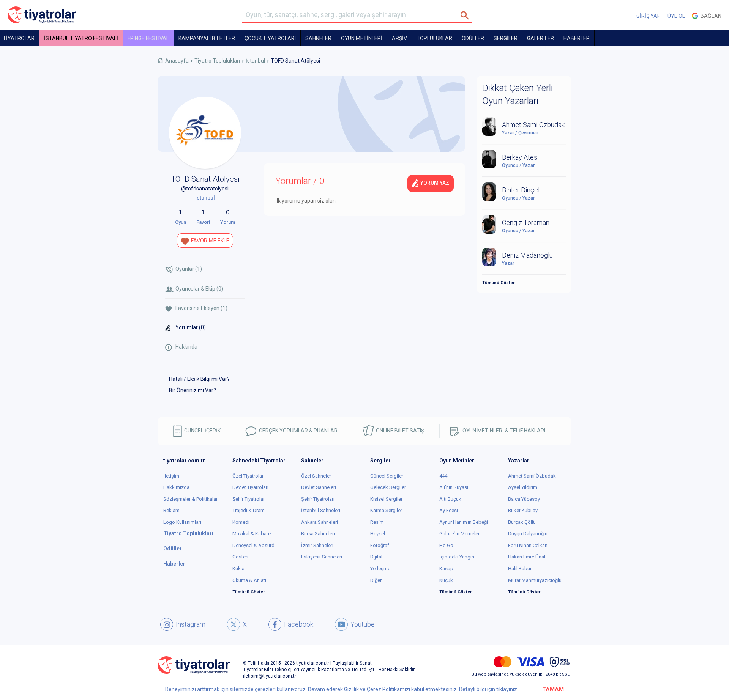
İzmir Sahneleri (317, 545)
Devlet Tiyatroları (250, 487)
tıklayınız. (507, 689)
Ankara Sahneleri (319, 522)
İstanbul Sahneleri (320, 510)
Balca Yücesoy (524, 499)
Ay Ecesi (448, 510)
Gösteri (240, 557)
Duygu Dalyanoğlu (528, 533)
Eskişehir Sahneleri (321, 557)
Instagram (190, 624)
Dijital (376, 557)
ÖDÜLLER (473, 38)
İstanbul (255, 61)
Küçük (446, 580)
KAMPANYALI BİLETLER (206, 38)
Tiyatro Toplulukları (217, 61)
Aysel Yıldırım (522, 487)
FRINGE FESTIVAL (148, 38)
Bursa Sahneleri (318, 533)
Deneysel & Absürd (253, 545)
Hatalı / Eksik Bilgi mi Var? (199, 379)
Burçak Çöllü (522, 522)
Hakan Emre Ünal (526, 557)
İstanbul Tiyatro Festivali (81, 38)
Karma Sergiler (386, 510)
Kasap (446, 568)
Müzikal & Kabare (251, 533)
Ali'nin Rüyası (453, 487)
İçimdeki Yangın (456, 557)
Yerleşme (380, 568)
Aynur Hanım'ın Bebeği (463, 522)
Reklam (171, 510)
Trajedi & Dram (248, 510)
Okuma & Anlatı (249, 580)
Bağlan (709, 16)
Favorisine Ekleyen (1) (201, 308)
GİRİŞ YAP (648, 16)
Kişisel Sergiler (386, 499)
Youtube (362, 624)
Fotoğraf (379, 545)
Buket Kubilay (523, 510)
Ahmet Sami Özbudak (532, 476)
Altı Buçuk (450, 499)
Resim (377, 522)
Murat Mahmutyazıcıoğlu (535, 580)
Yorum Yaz (434, 183)
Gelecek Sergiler (388, 487)
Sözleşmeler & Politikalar (190, 499)
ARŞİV (399, 38)
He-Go (446, 545)
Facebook (298, 624)
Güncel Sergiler (386, 476)
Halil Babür (520, 568)
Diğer (376, 580)
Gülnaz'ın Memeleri (460, 533)
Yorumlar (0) (190, 327)
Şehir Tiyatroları (249, 499)
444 (443, 476)
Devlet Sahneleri (318, 487)
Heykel (377, 533)
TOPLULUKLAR (434, 38)
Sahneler (318, 38)
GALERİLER (540, 38)
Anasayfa (177, 61)
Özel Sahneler (316, 476)
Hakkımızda (176, 487)
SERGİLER (506, 38)
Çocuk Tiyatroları (270, 38)
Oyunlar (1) (188, 269)
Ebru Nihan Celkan (528, 545)
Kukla (238, 568)
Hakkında (186, 347)
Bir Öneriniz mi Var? (192, 390)
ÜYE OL (676, 16)
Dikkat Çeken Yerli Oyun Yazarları (517, 94)
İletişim (171, 476)
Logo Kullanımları (182, 522)
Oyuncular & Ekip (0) (199, 289)
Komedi (240, 522)
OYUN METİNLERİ (361, 38)
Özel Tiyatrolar (248, 476)
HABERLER (576, 38)
